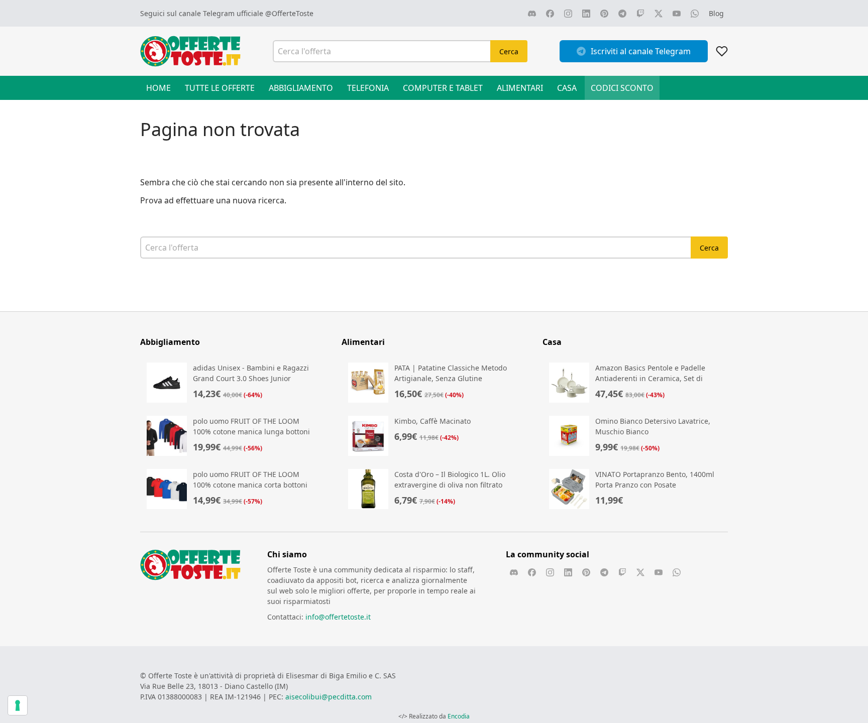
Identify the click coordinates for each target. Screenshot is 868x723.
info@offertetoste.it (338, 617)
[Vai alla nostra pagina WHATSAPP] (695, 14)
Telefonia (368, 87)
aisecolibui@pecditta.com (328, 696)
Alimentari (520, 87)
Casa (567, 87)
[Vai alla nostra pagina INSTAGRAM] (568, 14)
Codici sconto (622, 87)
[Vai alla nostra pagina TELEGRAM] (622, 14)
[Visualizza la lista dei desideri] (722, 51)
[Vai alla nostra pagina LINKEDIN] (586, 14)
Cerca (508, 51)
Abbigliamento (301, 87)
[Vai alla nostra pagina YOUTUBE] (677, 14)
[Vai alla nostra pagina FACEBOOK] (550, 14)
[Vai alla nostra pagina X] (658, 14)
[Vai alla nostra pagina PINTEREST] (604, 14)
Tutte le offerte (220, 87)
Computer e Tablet (443, 87)
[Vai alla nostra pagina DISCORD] (532, 14)
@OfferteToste (289, 13)
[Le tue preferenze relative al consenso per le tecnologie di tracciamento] (17, 705)
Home (158, 87)
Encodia (459, 716)
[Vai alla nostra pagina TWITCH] (640, 14)
